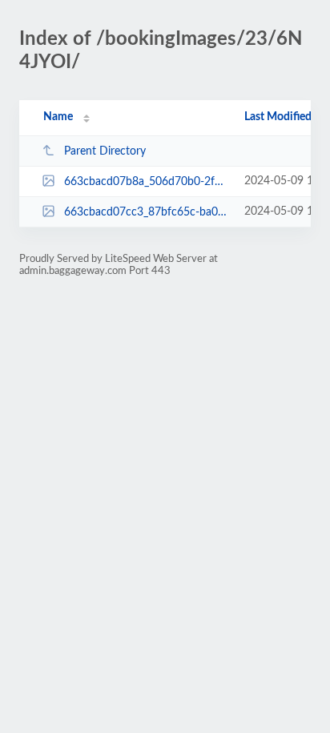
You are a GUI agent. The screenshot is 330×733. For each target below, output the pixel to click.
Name (58, 117)
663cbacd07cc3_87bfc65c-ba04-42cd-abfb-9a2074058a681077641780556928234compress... (146, 212)
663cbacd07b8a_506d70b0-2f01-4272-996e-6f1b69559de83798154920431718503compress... (146, 181)
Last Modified (278, 117)
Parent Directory (105, 151)
